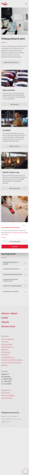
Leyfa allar (15, 246)
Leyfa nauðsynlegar (14, 241)
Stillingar (3, 237)
